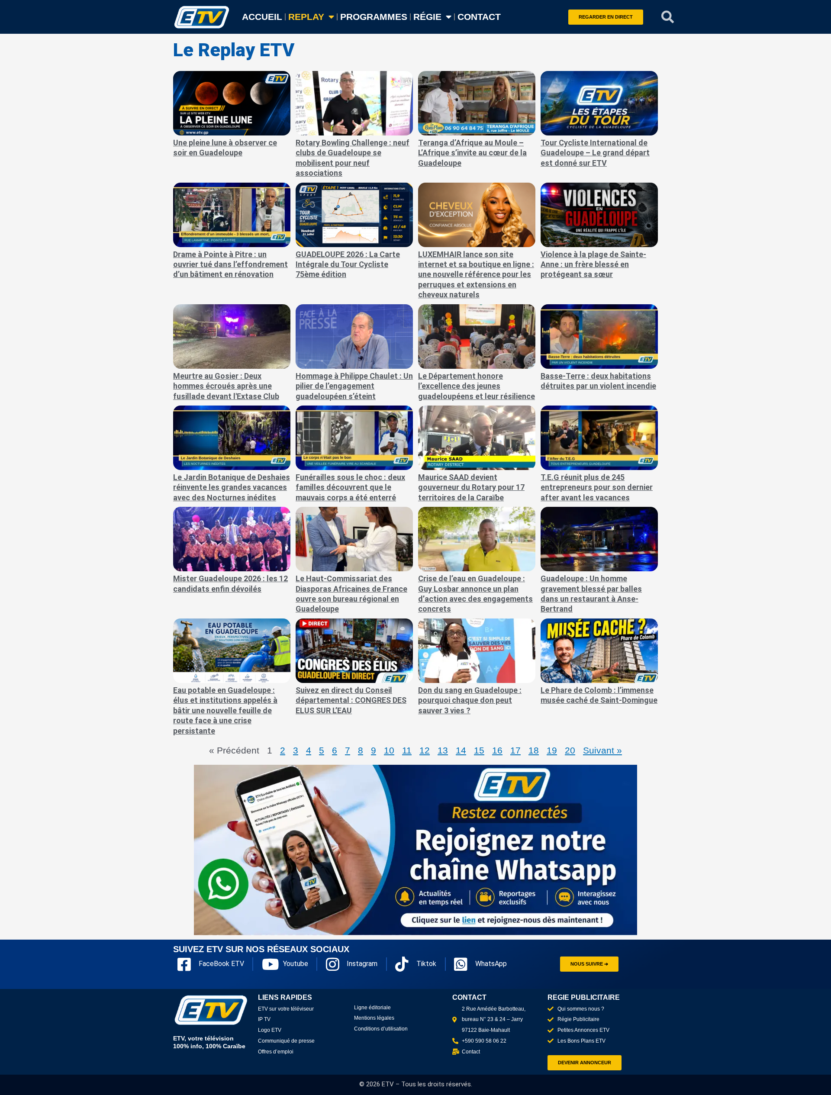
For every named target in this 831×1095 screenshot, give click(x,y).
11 (407, 750)
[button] (667, 16)
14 (461, 750)
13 (443, 750)
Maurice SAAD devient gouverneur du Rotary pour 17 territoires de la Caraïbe (471, 487)
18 (533, 750)
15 (479, 750)
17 (515, 750)
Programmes (373, 17)
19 (552, 750)
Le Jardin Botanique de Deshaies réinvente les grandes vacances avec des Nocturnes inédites (231, 487)
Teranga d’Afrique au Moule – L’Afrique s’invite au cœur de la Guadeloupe (472, 152)
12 (424, 750)
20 (570, 750)
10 (389, 750)
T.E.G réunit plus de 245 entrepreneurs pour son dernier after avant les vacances (597, 487)
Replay (306, 17)
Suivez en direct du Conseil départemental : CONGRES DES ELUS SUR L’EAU (351, 700)
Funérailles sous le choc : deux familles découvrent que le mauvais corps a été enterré (350, 487)
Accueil (262, 17)
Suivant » (602, 750)
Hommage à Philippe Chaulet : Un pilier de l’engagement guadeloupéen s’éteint (354, 386)
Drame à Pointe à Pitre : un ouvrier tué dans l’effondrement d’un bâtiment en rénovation (230, 264)
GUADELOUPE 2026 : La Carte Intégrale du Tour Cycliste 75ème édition (348, 264)
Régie (427, 17)
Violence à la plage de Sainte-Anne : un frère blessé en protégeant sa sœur (593, 264)
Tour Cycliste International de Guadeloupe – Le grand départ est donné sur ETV (595, 152)
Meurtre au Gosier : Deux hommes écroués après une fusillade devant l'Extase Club (226, 386)
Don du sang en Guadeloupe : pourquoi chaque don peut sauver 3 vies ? (470, 700)
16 (497, 750)
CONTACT (479, 17)
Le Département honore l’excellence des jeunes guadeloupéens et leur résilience (476, 386)
